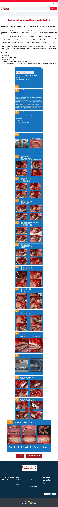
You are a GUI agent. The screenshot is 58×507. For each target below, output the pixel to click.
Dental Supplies (4, 13)
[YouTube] (3, 479)
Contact (31, 479)
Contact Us (55, 13)
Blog (31, 484)
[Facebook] (5, 479)
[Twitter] (7, 479)
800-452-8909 (5, 3)
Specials (28, 13)
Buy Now (20, 455)
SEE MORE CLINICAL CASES (34, 455)
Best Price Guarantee (34, 482)
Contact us (35, 0)
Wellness (22, 13)
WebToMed (33, 503)
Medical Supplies (13, 13)
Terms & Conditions (34, 486)
